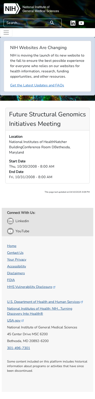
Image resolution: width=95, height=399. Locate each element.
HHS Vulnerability (29, 286)
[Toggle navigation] (6, 32)
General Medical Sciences (41, 11)
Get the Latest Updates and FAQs (37, 85)
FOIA (11, 280)
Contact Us (15, 252)
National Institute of (36, 7)
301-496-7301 (18, 348)
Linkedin (22, 221)
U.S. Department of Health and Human (43, 301)
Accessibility (16, 266)
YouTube (22, 231)
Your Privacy (16, 259)
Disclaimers (16, 273)
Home (11, 245)
